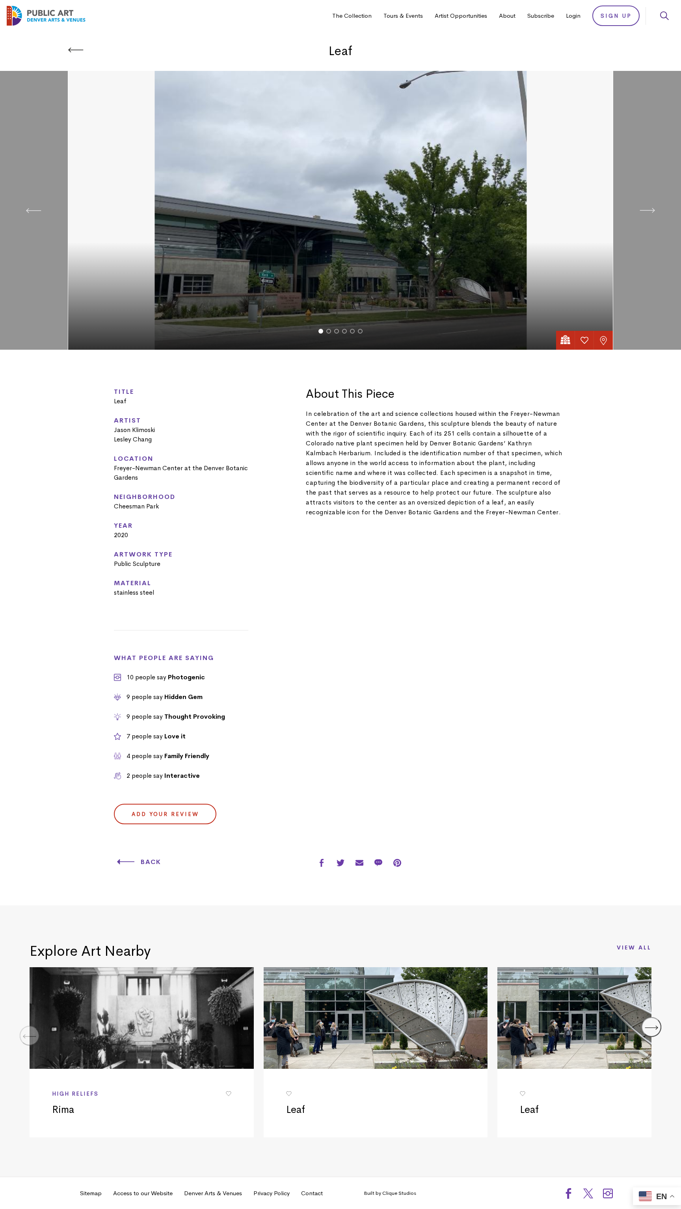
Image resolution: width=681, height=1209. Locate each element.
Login (573, 15)
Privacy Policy (271, 1193)
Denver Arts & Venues (213, 1193)
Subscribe (540, 15)
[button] (321, 331)
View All (634, 948)
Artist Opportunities (461, 15)
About (507, 15)
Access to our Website (143, 1193)
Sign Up (616, 15)
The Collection (352, 15)
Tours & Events (403, 15)
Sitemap (91, 1193)
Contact (312, 1193)
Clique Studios (399, 1193)
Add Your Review (165, 814)
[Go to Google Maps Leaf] (565, 340)
